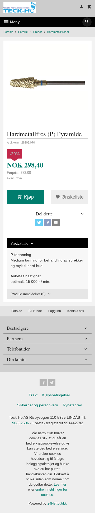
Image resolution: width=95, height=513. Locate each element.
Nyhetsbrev (72, 405)
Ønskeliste (72, 197)
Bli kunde (35, 311)
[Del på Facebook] (47, 222)
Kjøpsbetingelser (56, 395)
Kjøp (29, 197)
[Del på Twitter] (39, 222)
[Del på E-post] (56, 222)
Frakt (33, 395)
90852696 (20, 423)
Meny (14, 22)
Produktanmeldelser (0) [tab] (28, 293)
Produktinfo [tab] (19, 243)
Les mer (60, 484)
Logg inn (54, 311)
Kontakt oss (75, 311)
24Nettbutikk (57, 503)
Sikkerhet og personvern (37, 405)
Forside (8, 31)
